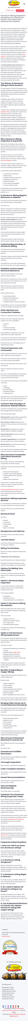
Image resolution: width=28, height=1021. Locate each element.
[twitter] (5, 1006)
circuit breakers (7, 160)
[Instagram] (8, 1006)
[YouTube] (15, 1006)
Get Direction (6, 936)
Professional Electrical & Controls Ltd (11, 489)
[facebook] (3, 1006)
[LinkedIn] (10, 1006)
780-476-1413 (10, 10)
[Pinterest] (13, 1006)
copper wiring (16, 652)
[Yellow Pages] (18, 1006)
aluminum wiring (5, 111)
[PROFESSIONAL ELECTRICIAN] (14, 3)
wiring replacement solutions (16, 819)
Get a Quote (20, 10)
